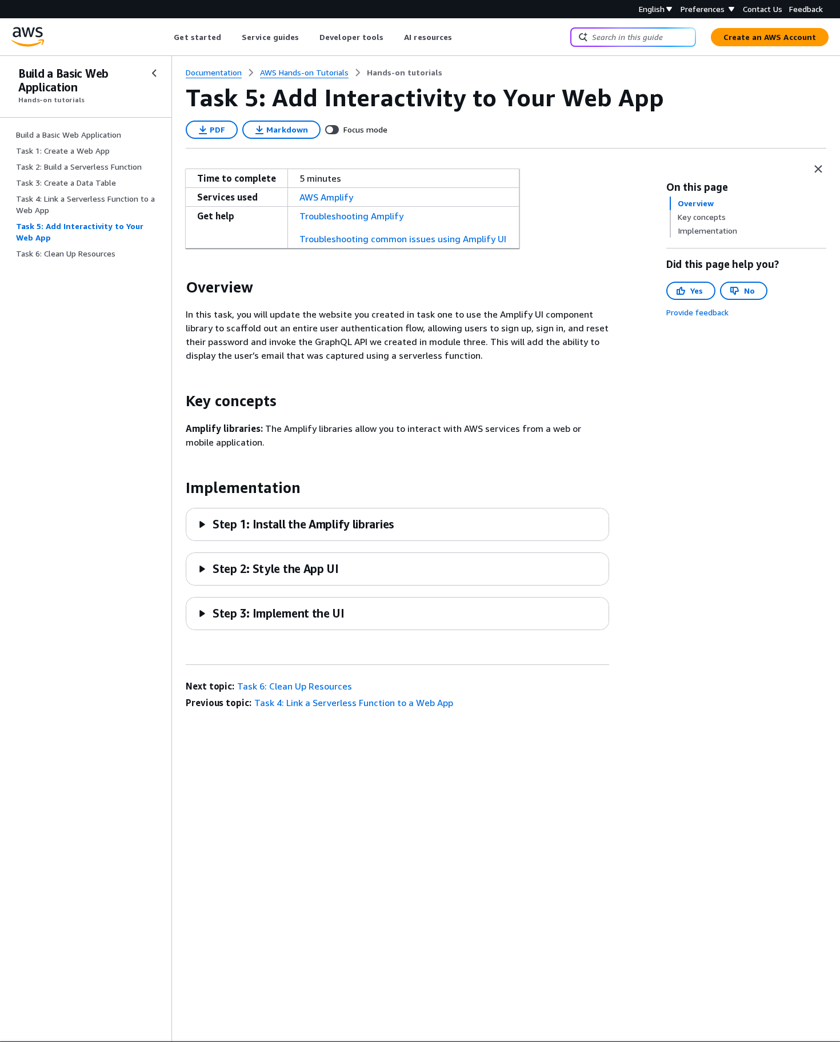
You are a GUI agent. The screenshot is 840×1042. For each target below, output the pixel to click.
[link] (404, 72)
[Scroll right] (461, 37)
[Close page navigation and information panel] (818, 169)
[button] (296, 524)
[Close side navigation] (154, 73)
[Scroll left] (165, 37)
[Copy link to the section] (176, 287)
